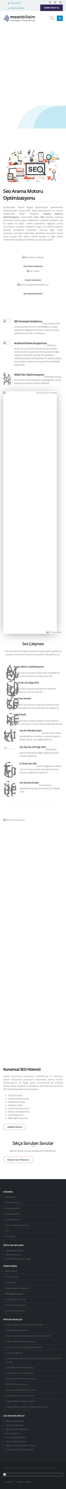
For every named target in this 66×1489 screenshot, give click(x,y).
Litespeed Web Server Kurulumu (20, 1395)
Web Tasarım (11, 1271)
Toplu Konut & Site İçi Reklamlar (20, 1449)
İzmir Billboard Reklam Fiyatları (19, 1367)
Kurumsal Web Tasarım (15, 1305)
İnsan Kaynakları (12, 1208)
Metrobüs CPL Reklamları (17, 1429)
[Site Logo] (19, 18)
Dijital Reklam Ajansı (15, 1250)
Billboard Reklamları (15, 1421)
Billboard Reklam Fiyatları (17, 1330)
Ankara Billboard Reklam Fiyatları (20, 1341)
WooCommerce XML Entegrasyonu (21, 1378)
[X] (55, 2)
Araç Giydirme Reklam (16, 1437)
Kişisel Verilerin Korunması (17, 1225)
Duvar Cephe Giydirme (16, 1441)
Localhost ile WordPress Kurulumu (21, 1390)
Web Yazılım (10, 1282)
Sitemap (9, 1482)
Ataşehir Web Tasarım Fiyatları (19, 1373)
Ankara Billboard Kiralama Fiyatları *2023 (24, 1324)
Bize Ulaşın (10, 1236)
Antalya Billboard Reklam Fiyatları (21, 1401)
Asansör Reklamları (14, 1352)
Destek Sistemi (15, 3)
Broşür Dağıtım (13, 1433)
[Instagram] (60, 2)
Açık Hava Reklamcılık (15, 1310)
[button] (52, 18)
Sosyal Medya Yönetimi (15, 1299)
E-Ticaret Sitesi (12, 1276)
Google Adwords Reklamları (17, 1288)
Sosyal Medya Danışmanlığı (18, 1258)
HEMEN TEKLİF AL (51, 7)
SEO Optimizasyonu (14, 1293)
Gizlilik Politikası (12, 1219)
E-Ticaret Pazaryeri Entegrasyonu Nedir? (24, 1347)
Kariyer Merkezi (12, 1213)
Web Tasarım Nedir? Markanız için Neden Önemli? (28, 1335)
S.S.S (7, 1230)
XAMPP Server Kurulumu (17, 1384)
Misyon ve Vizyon (13, 1202)
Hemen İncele (16, 64)
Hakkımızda (10, 1196)
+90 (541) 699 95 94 (17, 8)
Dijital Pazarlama (13, 1254)
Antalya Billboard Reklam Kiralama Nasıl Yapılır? (27, 1407)
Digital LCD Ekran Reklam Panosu (21, 1445)
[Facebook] (50, 2)
